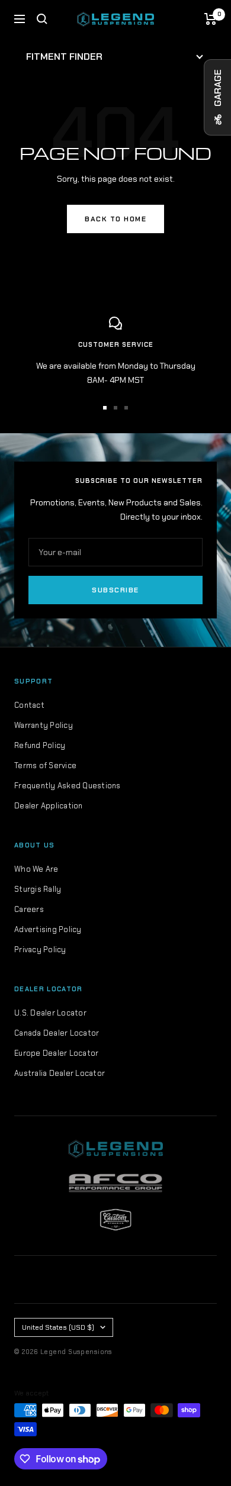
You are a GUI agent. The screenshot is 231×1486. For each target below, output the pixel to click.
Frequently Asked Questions (67, 786)
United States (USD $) (58, 1327)
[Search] (42, 19)
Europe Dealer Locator (56, 1053)
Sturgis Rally (37, 889)
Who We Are (36, 869)
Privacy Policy (40, 950)
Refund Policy (39, 745)
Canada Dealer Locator (56, 1033)
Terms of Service (45, 765)
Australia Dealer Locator (59, 1073)
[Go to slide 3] (126, 408)
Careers (29, 909)
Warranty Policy (43, 725)
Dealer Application (48, 806)
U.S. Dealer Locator (50, 1013)
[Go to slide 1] (105, 408)
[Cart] (210, 19)
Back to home (115, 219)
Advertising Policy (48, 929)
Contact (29, 705)
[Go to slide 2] (115, 408)
